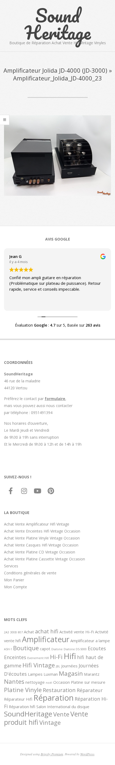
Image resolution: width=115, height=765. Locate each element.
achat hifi (46, 631)
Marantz (91, 674)
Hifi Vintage (38, 665)
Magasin (71, 673)
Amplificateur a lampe (90, 640)
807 (20, 632)
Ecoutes (97, 648)
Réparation (53, 697)
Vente (61, 714)
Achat (29, 631)
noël (49, 683)
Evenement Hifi (38, 658)
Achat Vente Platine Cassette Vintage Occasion (44, 558)
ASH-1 (8, 649)
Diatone (57, 649)
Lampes (35, 674)
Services (11, 565)
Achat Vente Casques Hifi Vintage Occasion (41, 545)
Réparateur (90, 690)
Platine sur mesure (88, 682)
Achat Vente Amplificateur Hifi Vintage (36, 524)
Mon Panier (14, 579)
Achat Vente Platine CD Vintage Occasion (39, 552)
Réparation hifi (22, 706)
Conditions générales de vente (30, 572)
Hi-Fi (56, 657)
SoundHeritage (28, 714)
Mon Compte (15, 586)
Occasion (61, 682)
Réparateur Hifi (18, 699)
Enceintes (15, 657)
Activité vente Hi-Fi (76, 631)
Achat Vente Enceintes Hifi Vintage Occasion (42, 531)
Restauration (59, 690)
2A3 (6, 632)
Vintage (50, 722)
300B (13, 632)
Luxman (51, 674)
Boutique (26, 648)
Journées (69, 665)
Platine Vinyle (23, 690)
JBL (58, 666)
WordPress (87, 754)
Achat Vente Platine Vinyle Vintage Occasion (42, 538)
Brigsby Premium (52, 754)
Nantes (14, 681)
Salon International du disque (62, 706)
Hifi (70, 656)
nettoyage (35, 682)
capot (45, 648)
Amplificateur (45, 639)
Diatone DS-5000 (75, 649)
